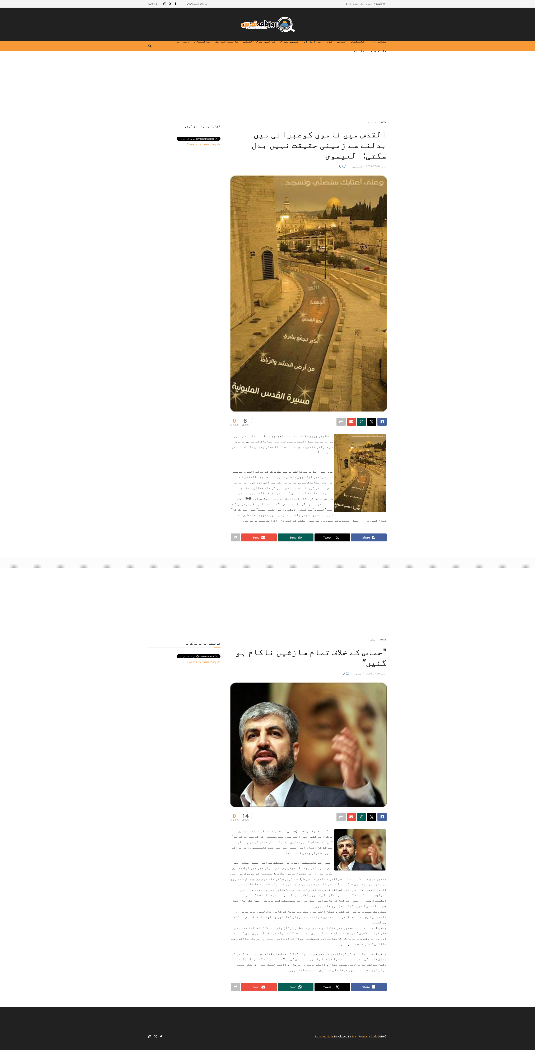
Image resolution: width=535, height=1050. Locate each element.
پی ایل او (312, 41)
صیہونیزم (289, 41)
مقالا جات (378, 50)
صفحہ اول (365, 3)
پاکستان (202, 41)
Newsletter (380, 3)
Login (152, 3)
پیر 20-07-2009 (375, 166)
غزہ (329, 41)
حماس (341, 41)
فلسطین (358, 41)
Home (383, 122)
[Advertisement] (267, 86)
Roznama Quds (324, 1036)
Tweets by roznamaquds (203, 144)
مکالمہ (358, 50)
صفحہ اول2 (351, 3)
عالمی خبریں (227, 41)
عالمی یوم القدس (259, 41)
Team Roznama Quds (364, 1036)
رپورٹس (183, 41)
